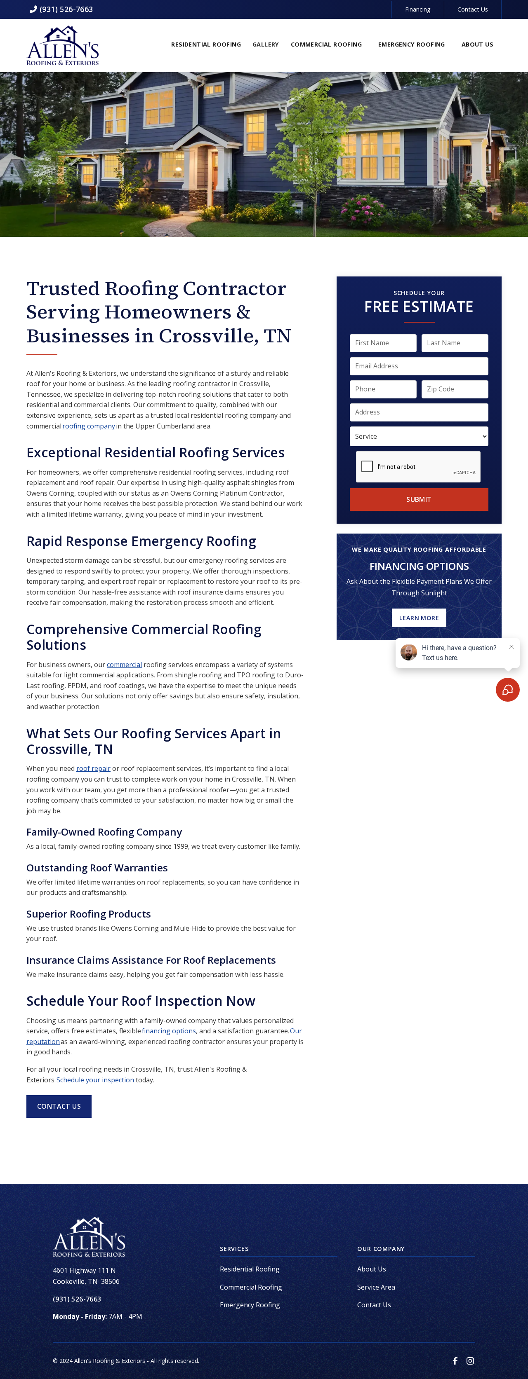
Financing (418, 9)
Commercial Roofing (251, 1287)
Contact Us (472, 9)
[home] (62, 45)
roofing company (88, 426)
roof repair (93, 768)
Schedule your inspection (95, 1079)
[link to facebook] (455, 1361)
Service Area (376, 1287)
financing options (169, 1030)
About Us (371, 1269)
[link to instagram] (470, 1361)
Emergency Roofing (250, 1304)
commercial (124, 664)
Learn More (419, 618)
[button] (206, 45)
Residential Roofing (250, 1269)
